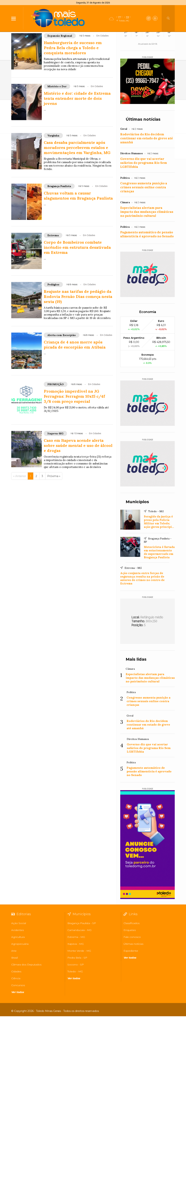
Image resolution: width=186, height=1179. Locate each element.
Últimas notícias (143, 119)
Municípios (137, 501)
